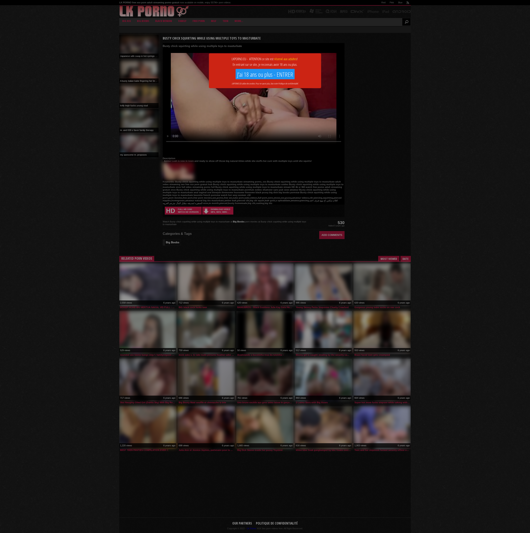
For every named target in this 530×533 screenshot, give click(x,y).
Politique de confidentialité (288, 83)
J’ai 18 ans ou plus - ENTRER (265, 74)
